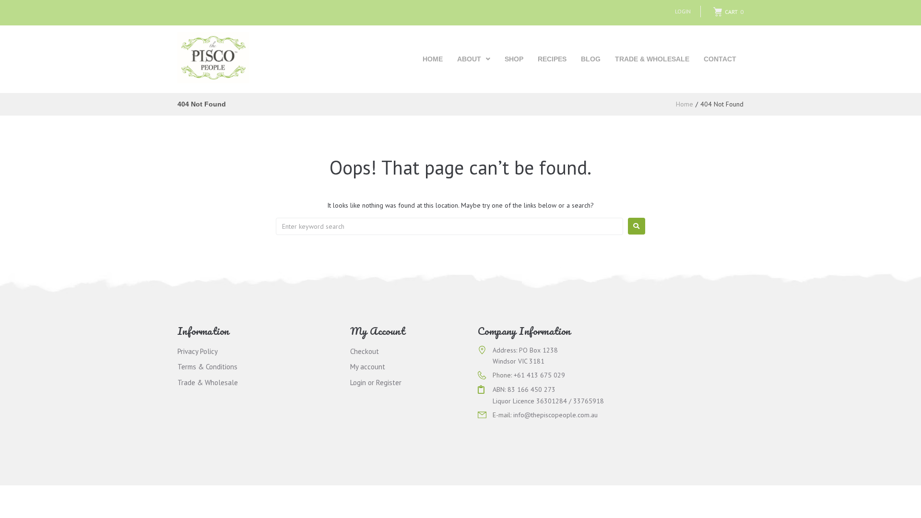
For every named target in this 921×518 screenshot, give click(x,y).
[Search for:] (449, 226)
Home (684, 104)
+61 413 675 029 (539, 375)
